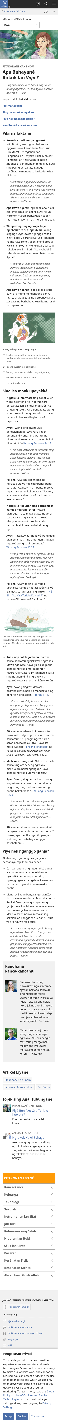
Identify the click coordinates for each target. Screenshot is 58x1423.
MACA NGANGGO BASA (17, 19)
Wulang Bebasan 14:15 (37, 443)
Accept (9, 1416)
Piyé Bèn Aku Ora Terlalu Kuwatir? (30, 1112)
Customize (37, 1416)
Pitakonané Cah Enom (14, 11)
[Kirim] (46, 11)
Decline (21, 1416)
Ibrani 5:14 (41, 695)
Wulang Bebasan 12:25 (20, 547)
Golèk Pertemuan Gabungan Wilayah (23, 1333)
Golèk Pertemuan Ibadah (17, 1327)
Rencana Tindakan (35, 747)
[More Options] (53, 11)
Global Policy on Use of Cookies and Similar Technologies (28, 1395)
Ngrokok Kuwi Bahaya (28, 1137)
